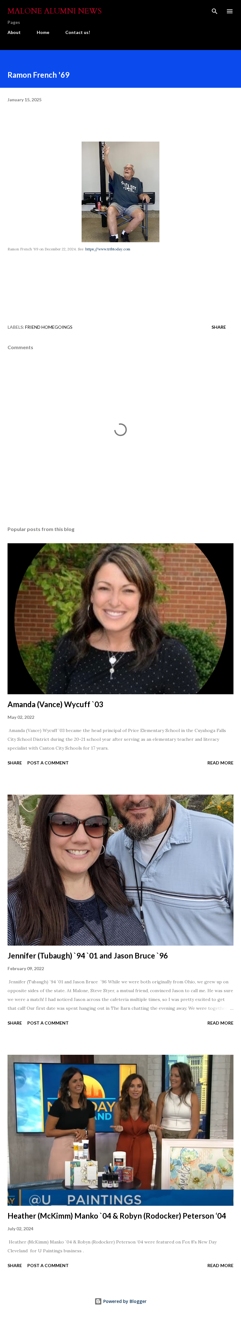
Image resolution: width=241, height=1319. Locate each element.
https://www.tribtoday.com (107, 249)
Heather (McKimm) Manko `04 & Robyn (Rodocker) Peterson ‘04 (117, 1215)
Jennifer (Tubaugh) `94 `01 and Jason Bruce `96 (88, 955)
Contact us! (77, 32)
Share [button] (219, 327)
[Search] (214, 11)
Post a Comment (48, 762)
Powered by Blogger (124, 1301)
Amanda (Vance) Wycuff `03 (55, 704)
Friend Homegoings (48, 327)
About (14, 32)
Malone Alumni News (55, 11)
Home (43, 32)
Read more (220, 762)
